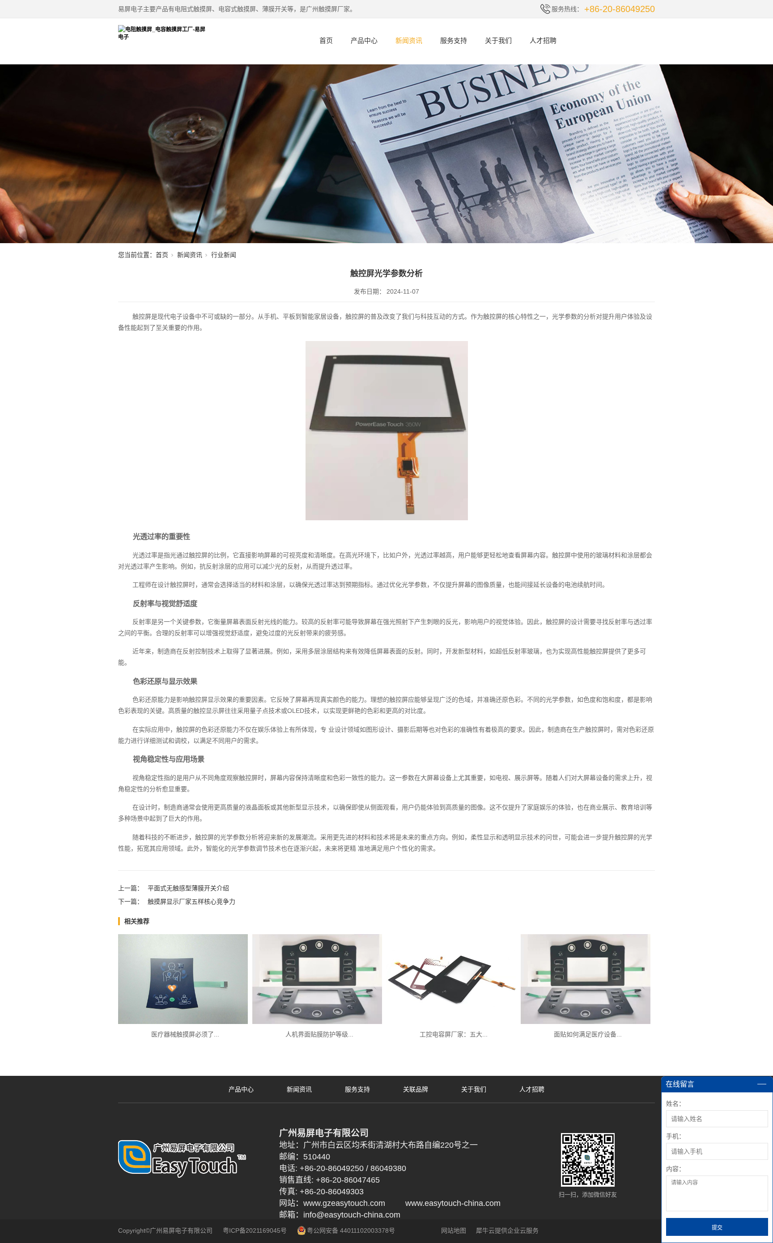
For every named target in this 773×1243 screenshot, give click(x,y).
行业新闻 (223, 254)
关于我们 (498, 40)
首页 (326, 40)
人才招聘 (543, 40)
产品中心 (364, 40)
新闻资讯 (408, 40)
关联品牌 (415, 1089)
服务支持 (453, 40)
